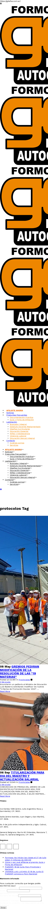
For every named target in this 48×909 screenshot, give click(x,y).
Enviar (3, 908)
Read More (5, 691)
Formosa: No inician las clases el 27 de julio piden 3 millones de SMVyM (25, 858)
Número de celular (9, 895)
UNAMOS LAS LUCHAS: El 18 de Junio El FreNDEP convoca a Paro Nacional (24, 872)
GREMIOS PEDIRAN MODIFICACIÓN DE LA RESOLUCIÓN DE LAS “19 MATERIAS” (19, 672)
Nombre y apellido (9, 888)
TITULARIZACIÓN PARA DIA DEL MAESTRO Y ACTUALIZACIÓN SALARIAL (22, 776)
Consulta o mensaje (10, 900)
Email (3, 890)
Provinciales (24, 680)
